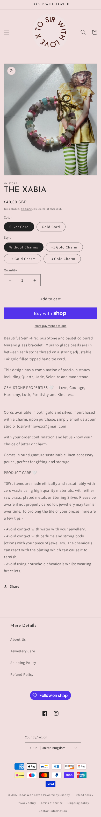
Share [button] (14, 586)
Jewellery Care (22, 651)
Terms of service (52, 803)
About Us (18, 639)
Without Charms (23, 247)
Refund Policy (21, 674)
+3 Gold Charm (62, 258)
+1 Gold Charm (64, 247)
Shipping (26, 209)
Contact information (53, 811)
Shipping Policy (23, 662)
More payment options (51, 326)
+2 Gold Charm (22, 258)
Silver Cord (19, 226)
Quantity (10, 270)
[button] (6, 32)
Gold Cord (51, 226)
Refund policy (84, 795)
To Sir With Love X (30, 795)
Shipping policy (78, 803)
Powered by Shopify (56, 795)
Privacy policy (26, 803)
